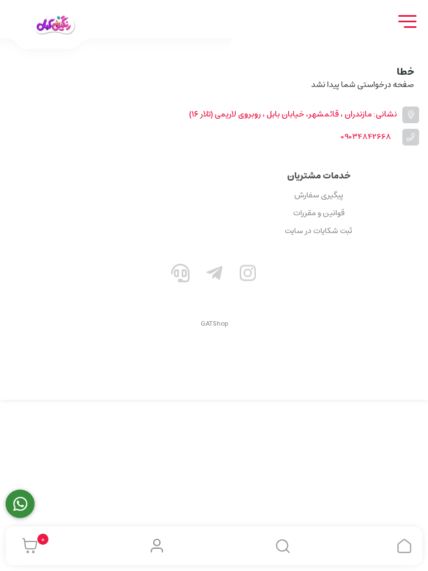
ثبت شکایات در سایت (318, 231)
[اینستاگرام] (248, 275)
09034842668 (366, 137)
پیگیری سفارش (318, 195)
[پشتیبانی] (180, 275)
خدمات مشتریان (319, 175)
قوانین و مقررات (318, 213)
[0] (27, 546)
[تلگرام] (214, 275)
